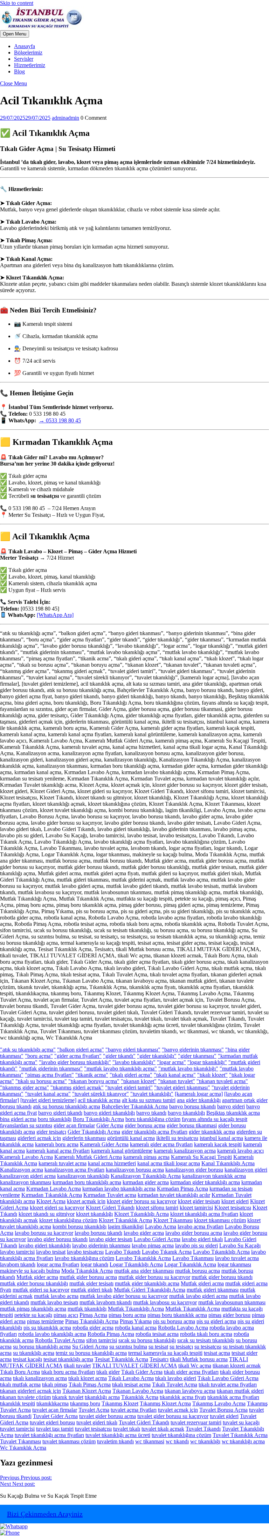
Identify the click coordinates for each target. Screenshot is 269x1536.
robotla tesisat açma (157, 1334)
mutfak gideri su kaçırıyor (41, 1290)
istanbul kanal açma (221, 1138)
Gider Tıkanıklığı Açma (94, 1132)
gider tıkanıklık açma (212, 1132)
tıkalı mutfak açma (20, 1384)
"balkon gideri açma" (80, 1050)
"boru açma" (39, 1056)
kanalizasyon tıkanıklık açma (214, 1176)
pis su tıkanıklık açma (47, 1328)
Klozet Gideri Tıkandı (110, 1208)
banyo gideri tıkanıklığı (109, 1113)
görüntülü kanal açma (131, 1138)
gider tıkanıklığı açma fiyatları (154, 1132)
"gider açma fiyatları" (78, 1056)
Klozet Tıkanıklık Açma (125, 1220)
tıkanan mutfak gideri (240, 1391)
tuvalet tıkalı (126, 1429)
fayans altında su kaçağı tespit (214, 1119)
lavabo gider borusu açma (193, 1233)
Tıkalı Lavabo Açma (131, 1378)
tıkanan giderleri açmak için (30, 1391)
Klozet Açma (50, 1201)
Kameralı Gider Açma (104, 1144)
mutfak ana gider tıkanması (144, 1271)
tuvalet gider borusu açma (107, 1416)
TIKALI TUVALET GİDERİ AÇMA (134, 1366)
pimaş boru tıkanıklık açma (177, 1315)
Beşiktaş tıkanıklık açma (233, 1113)
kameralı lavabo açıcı (240, 1151)
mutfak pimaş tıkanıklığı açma (33, 1309)
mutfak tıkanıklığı (87, 1309)
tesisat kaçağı (27, 1359)
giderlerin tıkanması (84, 1138)
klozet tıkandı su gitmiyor (47, 1214)
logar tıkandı (94, 1264)
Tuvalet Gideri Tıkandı (144, 1422)
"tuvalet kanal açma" (48, 1094)
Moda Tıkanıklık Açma (87, 1271)
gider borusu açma (145, 1125)
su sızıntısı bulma (128, 1347)
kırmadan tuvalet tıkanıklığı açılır (174, 1195)
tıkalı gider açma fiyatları (191, 1372)
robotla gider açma (93, 1328)
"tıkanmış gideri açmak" (77, 1087)
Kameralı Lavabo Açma (26, 1157)
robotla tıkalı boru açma (206, 1334)
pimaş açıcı (66, 1315)
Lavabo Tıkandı (122, 1252)
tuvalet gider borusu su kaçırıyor (172, 1416)
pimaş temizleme (45, 1321)
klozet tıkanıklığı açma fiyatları (204, 1214)
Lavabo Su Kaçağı (240, 1245)
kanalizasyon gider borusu (194, 1170)
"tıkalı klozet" (212, 1075)
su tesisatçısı (207, 1347)
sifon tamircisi (101, 1340)
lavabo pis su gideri (196, 1245)
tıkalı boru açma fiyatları (68, 1372)
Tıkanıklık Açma (139, 1397)
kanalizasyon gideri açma (28, 1176)
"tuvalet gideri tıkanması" (182, 1087)
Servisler (23, 59)
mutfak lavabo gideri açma (198, 1296)
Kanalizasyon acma (21, 1170)
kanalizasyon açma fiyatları (74, 1170)
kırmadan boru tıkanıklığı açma (87, 1182)
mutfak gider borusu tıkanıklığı (34, 1283)
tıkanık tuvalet (67, 1397)
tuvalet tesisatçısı (93, 1429)
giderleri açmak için (39, 1138)
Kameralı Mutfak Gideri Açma (88, 1157)
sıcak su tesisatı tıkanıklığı (205, 1340)
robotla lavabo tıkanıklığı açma (52, 1334)
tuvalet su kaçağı (241, 1422)
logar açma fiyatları (58, 1264)
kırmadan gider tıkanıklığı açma (205, 1182)
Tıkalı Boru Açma (20, 1372)
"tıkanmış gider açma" (24, 1087)
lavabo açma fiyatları (200, 1227)
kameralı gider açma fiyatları (161, 1144)
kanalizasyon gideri (246, 1170)
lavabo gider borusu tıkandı (57, 1239)
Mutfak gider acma (37, 1277)
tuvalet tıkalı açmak (163, 1429)
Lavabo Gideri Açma (157, 1239)
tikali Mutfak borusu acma (199, 1359)
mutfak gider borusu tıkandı (222, 1277)
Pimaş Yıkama (136, 1321)
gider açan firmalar (74, 1125)
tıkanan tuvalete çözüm (25, 1397)
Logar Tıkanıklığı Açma (136, 1264)
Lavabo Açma (160, 1227)
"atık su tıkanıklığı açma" (28, 1050)
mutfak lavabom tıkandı (106, 1302)
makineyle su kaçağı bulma (30, 1271)
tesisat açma (217, 1353)
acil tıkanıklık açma (99, 1100)
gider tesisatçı (51, 1132)
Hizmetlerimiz (29, 65)
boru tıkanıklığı (54, 1119)
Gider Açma (109, 1125)
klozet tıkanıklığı (94, 1214)
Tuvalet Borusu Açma (223, 1410)
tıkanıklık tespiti (17, 1403)
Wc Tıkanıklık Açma (23, 1448)
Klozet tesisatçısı (232, 1208)
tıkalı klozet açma (87, 1378)
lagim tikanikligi (126, 1227)
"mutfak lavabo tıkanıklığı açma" (120, 1069)
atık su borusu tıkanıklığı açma (66, 1106)
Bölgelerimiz (28, 52)
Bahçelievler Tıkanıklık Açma (135, 1106)
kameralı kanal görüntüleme (121, 1151)
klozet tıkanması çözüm (220, 1220)
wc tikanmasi (149, 1441)
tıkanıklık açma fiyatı (183, 1397)
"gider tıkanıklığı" (157, 1056)
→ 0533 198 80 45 (60, 420)
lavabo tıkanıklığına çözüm (84, 1258)
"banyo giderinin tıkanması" (193, 1050)
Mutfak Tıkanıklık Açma (192, 1309)
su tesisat (158, 1347)
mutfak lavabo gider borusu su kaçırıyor (124, 1296)
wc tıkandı (177, 1441)
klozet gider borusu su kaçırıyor (142, 1201)
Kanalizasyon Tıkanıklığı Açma (146, 1176)
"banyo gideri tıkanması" (132, 1050)
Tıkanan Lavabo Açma (137, 1391)
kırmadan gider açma (146, 1182)
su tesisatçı (181, 1347)
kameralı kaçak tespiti (218, 1144)
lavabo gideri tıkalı (202, 1239)
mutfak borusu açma (197, 1271)
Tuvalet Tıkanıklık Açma (240, 1435)
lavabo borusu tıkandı (98, 1233)
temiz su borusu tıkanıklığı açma (91, 1353)
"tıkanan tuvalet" (176, 1081)
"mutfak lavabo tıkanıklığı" (188, 1069)
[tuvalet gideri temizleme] (48, 1100)
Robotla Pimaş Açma (111, 1334)
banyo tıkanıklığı (186, 1113)
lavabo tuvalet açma (237, 1258)
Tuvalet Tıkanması (20, 1441)
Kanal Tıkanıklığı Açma (228, 1163)
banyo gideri (231, 1106)
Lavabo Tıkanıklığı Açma (221, 1252)
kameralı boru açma (56, 1144)
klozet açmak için (86, 1201)
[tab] (14, 34)
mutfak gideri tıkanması (213, 1290)
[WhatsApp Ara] (55, 615)
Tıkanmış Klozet (120, 1403)
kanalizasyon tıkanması (25, 1182)
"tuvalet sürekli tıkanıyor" (100, 1094)
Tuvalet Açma (93, 1410)
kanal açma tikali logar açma (168, 1163)
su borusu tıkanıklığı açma (42, 1347)
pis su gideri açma (216, 1321)
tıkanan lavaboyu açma (190, 1391)
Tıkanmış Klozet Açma (165, 1403)
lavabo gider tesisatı (110, 1239)
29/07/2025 (25, 118)
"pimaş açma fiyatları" (49, 1075)
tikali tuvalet (77, 1366)
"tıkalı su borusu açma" (41, 1081)
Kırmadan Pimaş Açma (182, 1189)
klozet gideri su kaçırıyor (57, 1208)
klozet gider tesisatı (199, 1201)
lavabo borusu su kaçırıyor (44, 1233)
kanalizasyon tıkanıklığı (83, 1176)
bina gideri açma (18, 1119)
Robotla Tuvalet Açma (60, 1340)
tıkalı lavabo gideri (175, 1378)
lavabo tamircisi (17, 1252)
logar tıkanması (234, 1264)
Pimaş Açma (93, 1315)
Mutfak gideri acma (202, 1283)
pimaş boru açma (127, 1315)
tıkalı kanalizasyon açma (40, 1378)
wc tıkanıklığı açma (243, 1441)
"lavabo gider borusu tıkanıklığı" (75, 1062)
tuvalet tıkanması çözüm (69, 1441)
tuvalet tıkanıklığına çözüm (181, 1435)
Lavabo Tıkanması (193, 1258)
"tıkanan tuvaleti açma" (222, 1081)
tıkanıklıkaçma (52, 1403)
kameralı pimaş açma (146, 1157)
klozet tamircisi (196, 1208)
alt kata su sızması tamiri (148, 1100)
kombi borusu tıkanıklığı (79, 1227)
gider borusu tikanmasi (192, 1125)
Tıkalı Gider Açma (142, 1372)
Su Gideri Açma (90, 1347)
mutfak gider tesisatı (91, 1283)
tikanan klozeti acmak (237, 1366)
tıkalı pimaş (54, 1384)
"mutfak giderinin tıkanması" (51, 1069)
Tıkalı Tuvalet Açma (174, 1384)
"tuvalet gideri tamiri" (129, 1087)
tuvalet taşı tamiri (55, 1429)
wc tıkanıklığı (205, 1441)
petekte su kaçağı (33, 1315)
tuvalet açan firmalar (54, 1410)
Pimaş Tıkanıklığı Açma (91, 1321)
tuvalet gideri (224, 1416)
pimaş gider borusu (229, 1315)
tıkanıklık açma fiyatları (233, 1397)
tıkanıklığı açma (102, 1397)
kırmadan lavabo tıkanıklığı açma (119, 1189)
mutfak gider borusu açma (88, 1277)
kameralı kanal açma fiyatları (58, 1151)
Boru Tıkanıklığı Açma (98, 1119)
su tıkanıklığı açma (33, 1353)
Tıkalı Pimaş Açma (90, 1384)
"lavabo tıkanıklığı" (134, 1062)
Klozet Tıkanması (173, 1220)
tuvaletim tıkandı (115, 1441)
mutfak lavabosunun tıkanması (231, 1302)
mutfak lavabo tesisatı (54, 1302)
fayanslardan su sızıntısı (26, 1125)
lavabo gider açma (144, 1233)
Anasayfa (24, 46)
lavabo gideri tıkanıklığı (45, 1245)
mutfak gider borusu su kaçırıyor (154, 1277)
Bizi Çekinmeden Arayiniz (45, 1514)
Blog (19, 71)
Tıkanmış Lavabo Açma (219, 1403)
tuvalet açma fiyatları (134, 1410)
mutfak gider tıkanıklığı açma (147, 1283)
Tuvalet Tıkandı (203, 1429)
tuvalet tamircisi (17, 1429)
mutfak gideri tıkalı (91, 1290)
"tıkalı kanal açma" (175, 1075)
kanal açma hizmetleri (112, 1163)
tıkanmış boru (85, 1403)
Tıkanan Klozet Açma (86, 1391)
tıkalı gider (108, 1372)
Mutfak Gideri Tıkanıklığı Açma (149, 1290)
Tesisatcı (159, 1359)
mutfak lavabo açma (56, 1296)
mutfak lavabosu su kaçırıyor (165, 1302)
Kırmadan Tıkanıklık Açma (51, 1195)
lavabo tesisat (50, 1252)
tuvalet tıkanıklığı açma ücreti (117, 1435)
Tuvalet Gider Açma (55, 1416)
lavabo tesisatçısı (85, 1252)
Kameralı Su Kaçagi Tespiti (201, 1157)
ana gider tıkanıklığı (199, 1100)
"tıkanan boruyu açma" (93, 1081)
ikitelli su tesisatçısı (177, 1138)
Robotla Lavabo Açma (183, 1328)
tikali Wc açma (194, 1366)
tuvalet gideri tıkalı (96, 1422)
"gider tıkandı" (119, 1056)
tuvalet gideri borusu (52, 1422)
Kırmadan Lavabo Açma (53, 1189)
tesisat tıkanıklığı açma (68, 1359)
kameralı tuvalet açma (63, 1163)
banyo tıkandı (151, 1113)
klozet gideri (235, 1201)
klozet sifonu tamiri (157, 1208)
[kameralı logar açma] (199, 1094)
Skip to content (16, 3)
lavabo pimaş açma (153, 1245)
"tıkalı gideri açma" (131, 1075)
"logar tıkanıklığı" (207, 1062)
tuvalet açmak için (178, 1410)
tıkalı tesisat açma (131, 1384)
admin (65, 118)
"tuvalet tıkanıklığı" (151, 1094)
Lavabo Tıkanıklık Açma (143, 1258)
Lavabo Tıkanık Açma (167, 1252)
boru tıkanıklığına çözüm (152, 1119)
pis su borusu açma (174, 1321)
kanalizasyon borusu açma (135, 1170)
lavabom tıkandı (17, 1264)
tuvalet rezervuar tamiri (196, 1422)
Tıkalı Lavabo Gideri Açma (228, 1378)
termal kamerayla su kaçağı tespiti (165, 1353)
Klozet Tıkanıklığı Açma (141, 1214)
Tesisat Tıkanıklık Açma (121, 1359)
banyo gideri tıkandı (60, 1113)
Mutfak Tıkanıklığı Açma (136, 1309)
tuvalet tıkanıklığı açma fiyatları (49, 1435)
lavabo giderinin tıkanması (101, 1245)
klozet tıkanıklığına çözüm (68, 1220)
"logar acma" (171, 1062)
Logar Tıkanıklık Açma (190, 1264)
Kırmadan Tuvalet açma (109, 1195)
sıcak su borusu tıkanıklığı (147, 1340)
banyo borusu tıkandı (192, 1106)
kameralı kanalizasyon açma (185, 1151)
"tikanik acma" (91, 1075)
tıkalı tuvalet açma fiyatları (228, 1384)
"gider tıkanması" (197, 1056)
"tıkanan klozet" (139, 1081)
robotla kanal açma (136, 1328)
